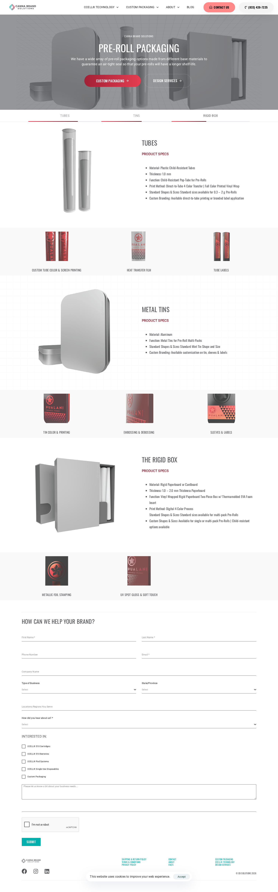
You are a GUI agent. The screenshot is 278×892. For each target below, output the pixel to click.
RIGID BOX (210, 116)
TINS (136, 116)
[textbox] (78, 689)
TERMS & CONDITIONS (131, 862)
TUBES (65, 116)
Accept (182, 876)
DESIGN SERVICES (223, 864)
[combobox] (79, 689)
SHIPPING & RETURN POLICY (134, 859)
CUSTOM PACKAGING (140, 7)
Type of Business (31, 683)
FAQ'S (171, 864)
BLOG (190, 7)
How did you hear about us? (37, 718)
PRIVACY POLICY (129, 864)
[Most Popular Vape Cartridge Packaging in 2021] (74, 171)
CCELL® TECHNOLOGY (99, 7)
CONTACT (172, 859)
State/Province (150, 683)
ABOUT (170, 7)
